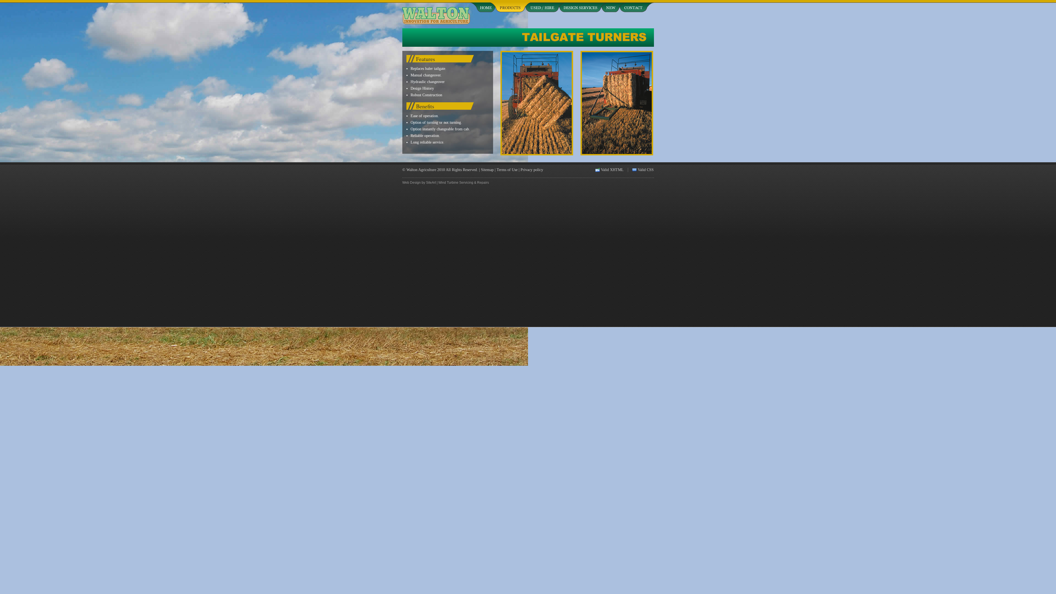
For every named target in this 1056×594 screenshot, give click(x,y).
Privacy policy (532, 170)
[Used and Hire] (542, 6)
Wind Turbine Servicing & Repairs (463, 183)
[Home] (482, 6)
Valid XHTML (612, 170)
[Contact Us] (637, 6)
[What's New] (610, 6)
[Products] (510, 6)
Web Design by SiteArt (419, 183)
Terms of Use (507, 170)
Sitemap (487, 170)
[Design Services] (580, 6)
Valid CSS (646, 170)
